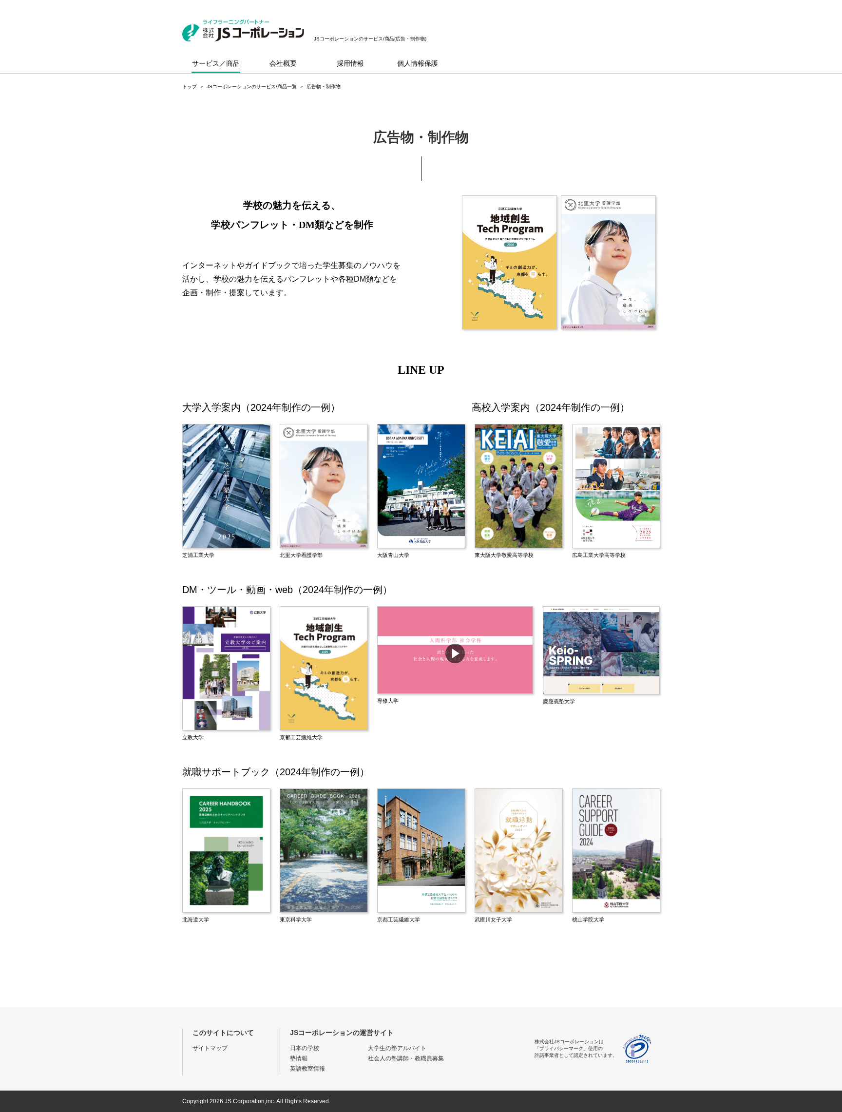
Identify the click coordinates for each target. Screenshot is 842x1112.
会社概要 (283, 63)
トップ (189, 86)
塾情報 (298, 1058)
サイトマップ (210, 1048)
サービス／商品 (216, 63)
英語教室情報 (307, 1068)
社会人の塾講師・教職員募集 (406, 1058)
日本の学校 (304, 1048)
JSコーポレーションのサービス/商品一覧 (252, 86)
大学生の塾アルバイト (397, 1048)
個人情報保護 (417, 63)
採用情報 (350, 63)
